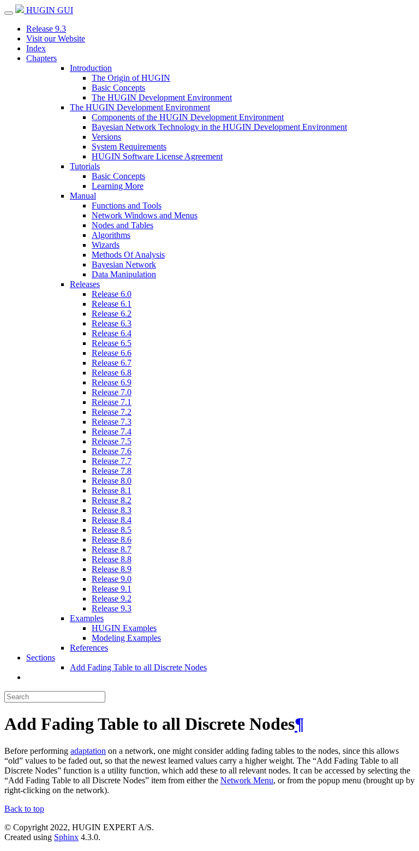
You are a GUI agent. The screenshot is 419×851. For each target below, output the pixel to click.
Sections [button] (40, 657)
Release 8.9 (111, 569)
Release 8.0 (111, 480)
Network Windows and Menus (144, 215)
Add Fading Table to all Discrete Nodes (138, 667)
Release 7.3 (111, 421)
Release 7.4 (111, 431)
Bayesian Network (124, 264)
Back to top (24, 808)
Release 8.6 (111, 539)
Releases (85, 284)
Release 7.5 (111, 441)
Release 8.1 (111, 490)
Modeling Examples (126, 637)
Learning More (117, 186)
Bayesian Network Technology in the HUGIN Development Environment (219, 127)
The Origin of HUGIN (131, 77)
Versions (106, 136)
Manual (83, 195)
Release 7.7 (111, 461)
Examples (87, 618)
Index (36, 48)
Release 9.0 (111, 579)
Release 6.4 (111, 333)
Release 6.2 (111, 313)
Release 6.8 (111, 372)
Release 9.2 (111, 598)
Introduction (91, 68)
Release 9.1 (111, 588)
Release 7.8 (111, 470)
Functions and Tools (126, 205)
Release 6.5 (111, 343)
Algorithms (111, 235)
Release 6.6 (111, 353)
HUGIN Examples (124, 628)
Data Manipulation (124, 274)
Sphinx (66, 837)
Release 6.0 (111, 294)
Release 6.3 (111, 323)
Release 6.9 (111, 382)
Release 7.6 (111, 451)
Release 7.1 (111, 402)
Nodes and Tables (122, 225)
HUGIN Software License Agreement (157, 156)
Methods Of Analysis (128, 254)
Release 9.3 (46, 28)
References (89, 647)
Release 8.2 (111, 500)
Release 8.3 (111, 510)
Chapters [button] (41, 58)
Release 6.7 (111, 362)
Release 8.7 (111, 549)
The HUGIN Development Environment (162, 97)
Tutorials (85, 166)
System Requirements (129, 146)
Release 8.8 (111, 559)
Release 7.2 (111, 411)
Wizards (105, 244)
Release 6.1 (111, 303)
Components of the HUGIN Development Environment (188, 117)
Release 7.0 (111, 392)
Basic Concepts (118, 87)
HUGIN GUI (48, 10)
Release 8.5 (111, 529)
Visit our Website (55, 38)
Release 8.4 (111, 520)
